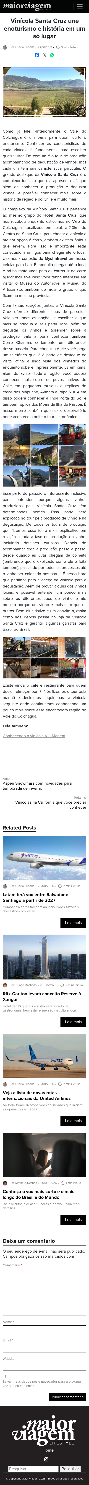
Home (48, 1450)
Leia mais (73, 922)
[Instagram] (44, 1459)
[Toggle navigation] (79, 6)
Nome (8, 1322)
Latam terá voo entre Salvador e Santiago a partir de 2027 (35, 897)
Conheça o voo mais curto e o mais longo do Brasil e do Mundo (38, 1194)
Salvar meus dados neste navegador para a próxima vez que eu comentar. (42, 1383)
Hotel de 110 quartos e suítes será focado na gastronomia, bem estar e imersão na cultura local (39, 1008)
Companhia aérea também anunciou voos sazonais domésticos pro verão (41, 909)
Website (8, 1359)
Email (8, 1340)
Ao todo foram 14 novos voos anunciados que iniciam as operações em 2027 (42, 1107)
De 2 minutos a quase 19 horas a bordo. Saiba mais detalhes (41, 1206)
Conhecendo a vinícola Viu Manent (34, 736)
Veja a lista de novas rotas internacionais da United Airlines (37, 1096)
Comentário (12, 1265)
